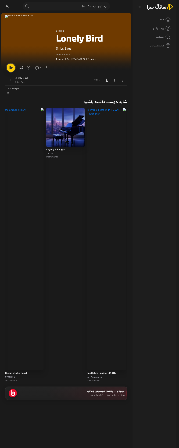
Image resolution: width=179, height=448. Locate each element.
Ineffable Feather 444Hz (101, 373)
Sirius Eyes (63, 49)
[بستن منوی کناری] (138, 6)
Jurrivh (49, 153)
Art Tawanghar (94, 377)
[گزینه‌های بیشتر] (46, 67)
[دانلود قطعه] (107, 80)
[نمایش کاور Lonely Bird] (28, 38)
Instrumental (63, 55)
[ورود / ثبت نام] (7, 6)
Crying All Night (55, 150)
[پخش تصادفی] (21, 67)
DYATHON (10, 377)
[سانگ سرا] (160, 6)
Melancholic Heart (16, 373)
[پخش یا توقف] (10, 67)
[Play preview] (93, 365)
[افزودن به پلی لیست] (114, 80)
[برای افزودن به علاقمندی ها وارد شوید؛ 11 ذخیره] (29, 67)
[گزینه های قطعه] (122, 80)
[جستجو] (27, 6)
